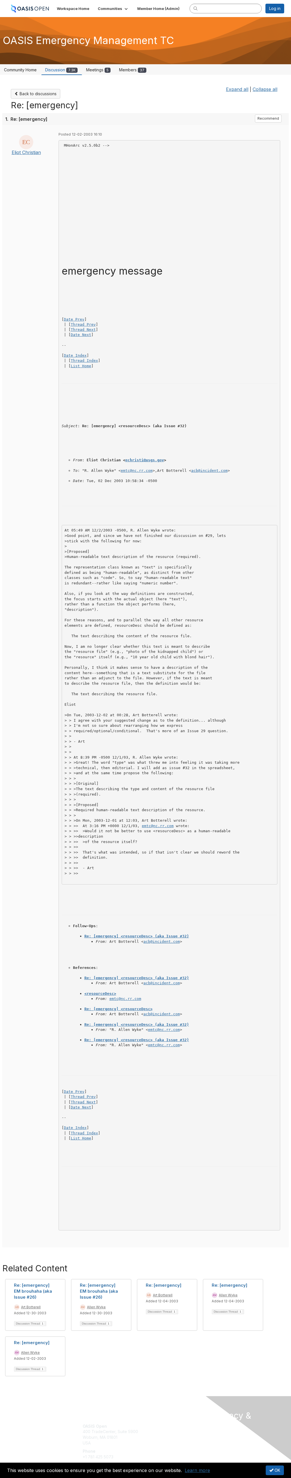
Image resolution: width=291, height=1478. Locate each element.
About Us (221, 1436)
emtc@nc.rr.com (137, 470)
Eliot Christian (26, 152)
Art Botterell (31, 1307)
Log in (274, 8)
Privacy (220, 1441)
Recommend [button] (268, 118)
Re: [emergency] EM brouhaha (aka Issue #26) (33, 1291)
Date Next (81, 335)
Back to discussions (37, 93)
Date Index (75, 355)
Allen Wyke (96, 1307)
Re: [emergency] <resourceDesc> (118, 1009)
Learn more (197, 1470)
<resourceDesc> (100, 993)
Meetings (97, 69)
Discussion (60, 69)
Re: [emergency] (163, 1285)
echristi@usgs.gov (144, 460)
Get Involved (160, 1426)
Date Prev (74, 319)
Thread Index (84, 360)
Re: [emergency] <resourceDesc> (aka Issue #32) (136, 936)
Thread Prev (83, 324)
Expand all (237, 89)
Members (131, 69)
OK (276, 1470)
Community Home (20, 69)
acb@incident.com (209, 470)
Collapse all (265, 89)
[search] (195, 8)
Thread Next (83, 329)
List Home (81, 366)
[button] (113, 8)
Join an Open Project (168, 1434)
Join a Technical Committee (173, 1442)
